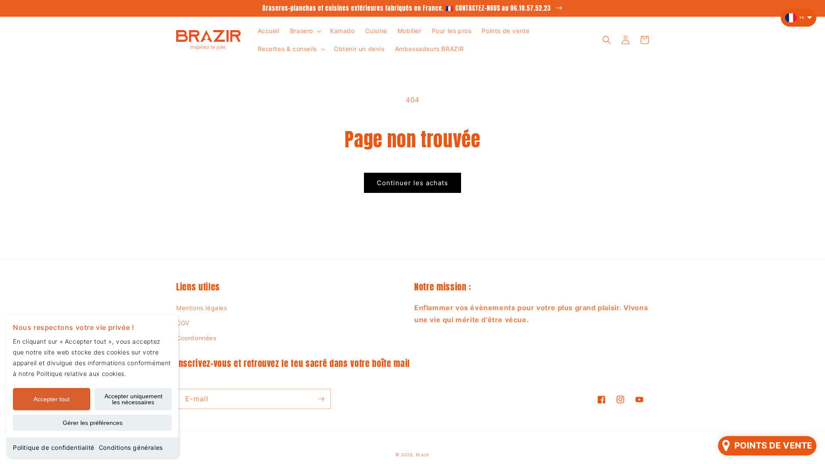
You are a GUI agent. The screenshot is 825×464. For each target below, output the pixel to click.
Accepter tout (52, 399)
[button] (305, 31)
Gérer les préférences (92, 422)
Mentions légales (201, 307)
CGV (182, 323)
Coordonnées (196, 338)
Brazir (423, 454)
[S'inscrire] (321, 399)
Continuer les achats (412, 183)
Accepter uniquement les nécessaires (133, 399)
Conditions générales (131, 447)
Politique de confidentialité (54, 447)
